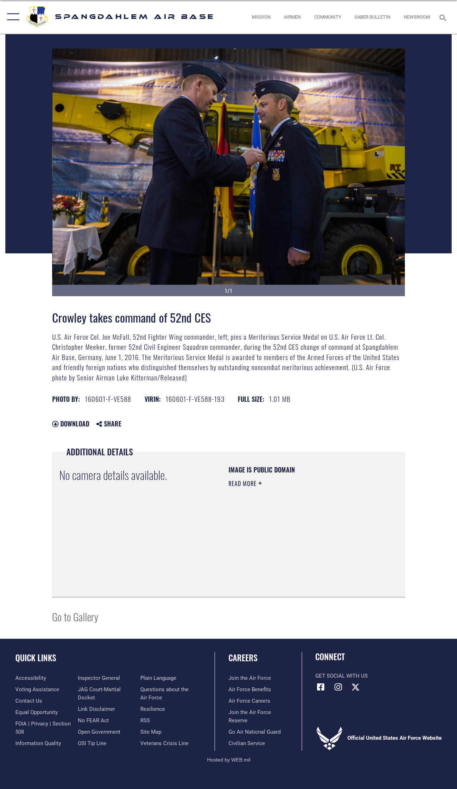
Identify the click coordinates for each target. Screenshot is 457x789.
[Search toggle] (444, 17)
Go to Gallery (75, 616)
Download (74, 423)
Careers (242, 658)
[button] (11, 17)
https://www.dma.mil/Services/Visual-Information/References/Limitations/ (292, 544)
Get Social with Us (341, 676)
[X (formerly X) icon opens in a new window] (355, 687)
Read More (243, 483)
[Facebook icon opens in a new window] (320, 687)
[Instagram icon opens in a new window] (338, 687)
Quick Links (35, 658)
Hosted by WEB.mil (228, 760)
